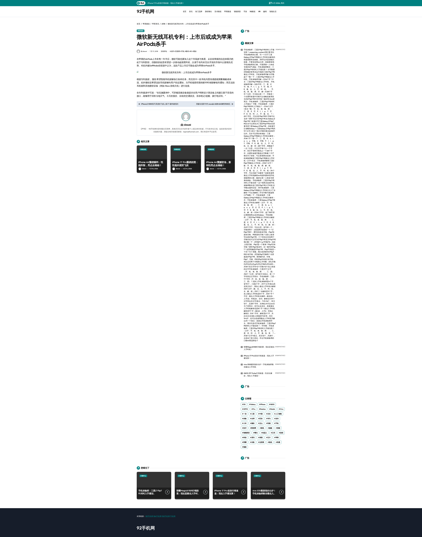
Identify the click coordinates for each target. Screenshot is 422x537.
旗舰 (270, 428)
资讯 (190, 11)
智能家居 (237, 11)
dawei (187, 124)
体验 (244, 419)
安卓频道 (218, 11)
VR (259, 11)
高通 (278, 442)
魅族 (244, 447)
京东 (269, 414)
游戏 (281, 433)
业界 (172, 51)
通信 (194, 51)
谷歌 (253, 442)
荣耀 (244, 442)
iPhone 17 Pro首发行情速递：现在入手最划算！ (259, 357)
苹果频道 (227, 11)
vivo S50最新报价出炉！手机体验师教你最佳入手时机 (259, 365)
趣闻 (265, 11)
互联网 (177, 51)
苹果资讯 (140, 31)
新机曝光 (208, 11)
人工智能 (279, 414)
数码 (187, 51)
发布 (277, 419)
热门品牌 (198, 11)
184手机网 (157, 516)
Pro (254, 409)
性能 (269, 423)
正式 (273, 433)
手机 (182, 51)
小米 (244, 423)
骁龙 (270, 442)
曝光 (256, 433)
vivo (281, 409)
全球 (253, 419)
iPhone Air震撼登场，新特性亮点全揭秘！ (218, 164)
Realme (263, 409)
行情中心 (143, 476)
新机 (262, 428)
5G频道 (252, 11)
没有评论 (164, 51)
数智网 (253, 428)
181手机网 (149, 516)
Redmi (273, 409)
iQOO (272, 404)
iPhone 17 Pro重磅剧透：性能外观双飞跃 (185, 164)
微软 (253, 423)
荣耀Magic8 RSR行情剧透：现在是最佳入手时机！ (259, 348)
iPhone (262, 404)
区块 (261, 419)
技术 (244, 428)
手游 (245, 11)
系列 (253, 437)
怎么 (261, 423)
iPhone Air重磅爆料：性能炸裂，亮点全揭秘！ (150, 164)
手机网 (172, 516)
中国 (261, 414)
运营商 (261, 442)
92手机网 (145, 11)
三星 (253, 414)
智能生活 (272, 11)
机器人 (265, 433)
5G (244, 404)
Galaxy (253, 404)
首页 (184, 11)
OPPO (245, 409)
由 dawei (144, 51)
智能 (278, 428)
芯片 (269, 437)
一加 (244, 414)
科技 (244, 437)
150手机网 (166, 516)
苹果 (277, 437)
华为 (269, 419)
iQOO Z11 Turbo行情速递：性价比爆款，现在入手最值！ (258, 374)
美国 (261, 437)
